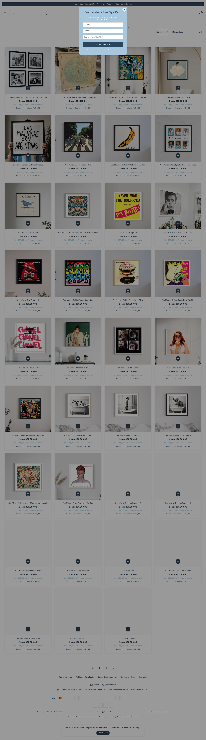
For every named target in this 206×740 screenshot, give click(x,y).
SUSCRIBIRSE (103, 44)
